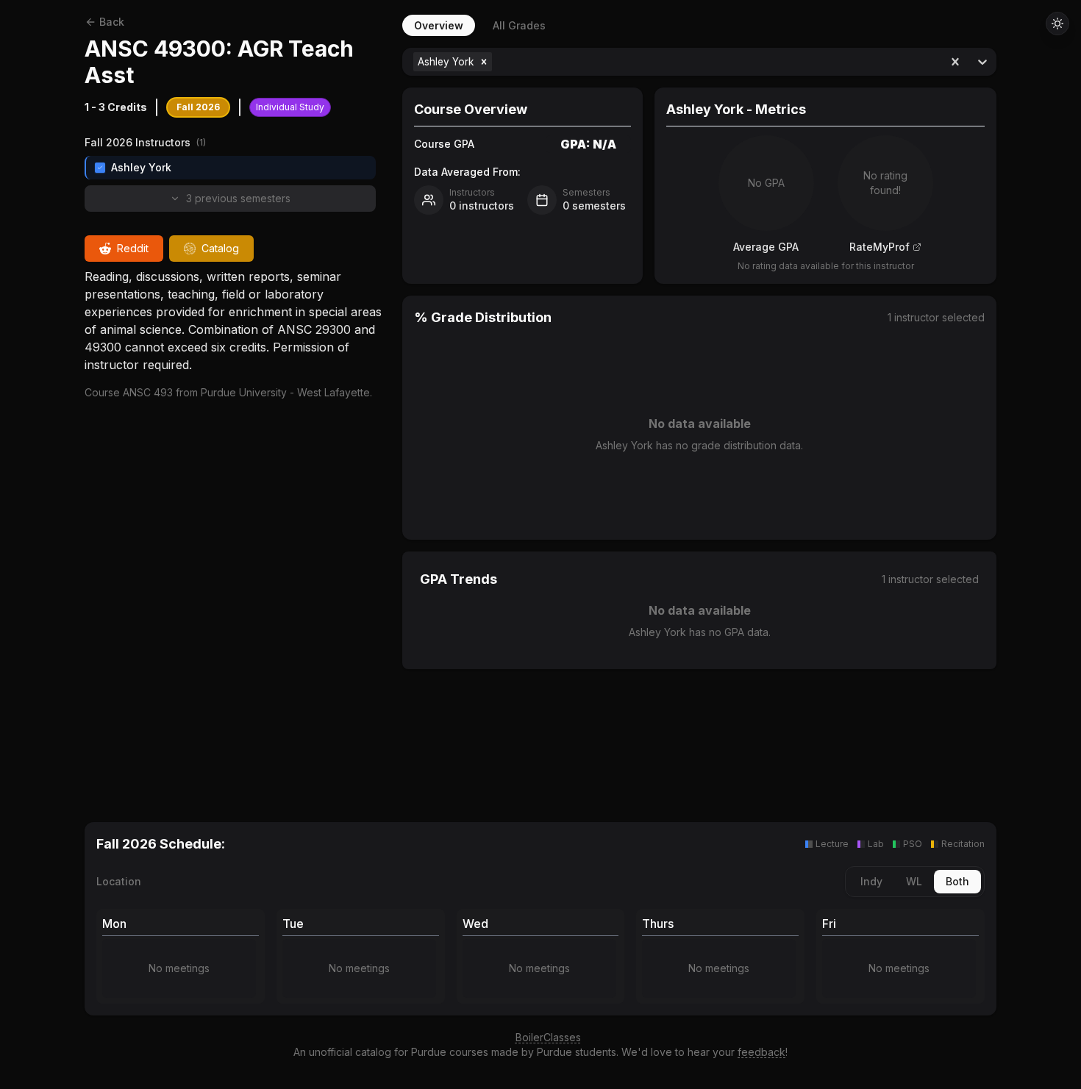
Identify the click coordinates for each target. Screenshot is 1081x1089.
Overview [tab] (438, 25)
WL (914, 881)
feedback (761, 1052)
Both (957, 881)
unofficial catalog (350, 1052)
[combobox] (497, 62)
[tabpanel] (699, 417)
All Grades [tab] (519, 25)
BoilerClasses (548, 1037)
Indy (871, 881)
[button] (484, 61)
